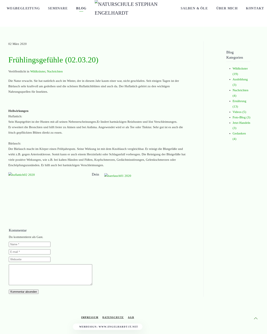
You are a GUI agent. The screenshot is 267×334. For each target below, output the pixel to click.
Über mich (227, 8)
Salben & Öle (194, 8)
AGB (131, 317)
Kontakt (255, 8)
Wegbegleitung (23, 8)
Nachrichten (55, 71)
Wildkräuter (37, 71)
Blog (81, 8)
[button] (256, 318)
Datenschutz (113, 317)
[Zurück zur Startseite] (133, 13)
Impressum (89, 317)
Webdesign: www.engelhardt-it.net (108, 326)
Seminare (58, 8)
